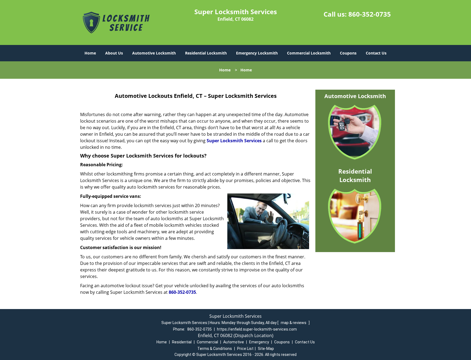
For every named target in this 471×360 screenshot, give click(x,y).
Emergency (259, 342)
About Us (114, 53)
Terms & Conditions (214, 348)
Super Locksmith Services (234, 141)
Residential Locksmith (206, 53)
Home (90, 53)
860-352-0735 (369, 14)
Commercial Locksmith (309, 53)
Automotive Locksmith (154, 53)
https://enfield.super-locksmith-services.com (257, 329)
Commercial (207, 342)
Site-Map (266, 348)
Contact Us (376, 53)
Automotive (233, 342)
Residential (182, 342)
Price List (245, 348)
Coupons (348, 53)
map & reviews (294, 322)
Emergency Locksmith (257, 53)
